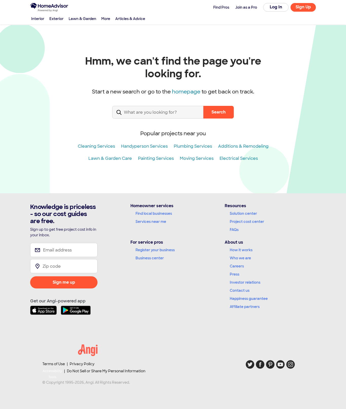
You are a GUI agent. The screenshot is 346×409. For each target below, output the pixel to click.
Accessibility (52, 374)
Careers (237, 266)
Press (234, 274)
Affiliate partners (245, 306)
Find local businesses (154, 213)
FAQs (234, 229)
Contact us (239, 290)
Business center (150, 258)
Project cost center (247, 221)
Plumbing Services (193, 146)
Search (219, 112)
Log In (276, 7)
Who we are (240, 258)
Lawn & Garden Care (110, 158)
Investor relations (245, 282)
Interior (37, 18)
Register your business (155, 250)
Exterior (56, 18)
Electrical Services (239, 158)
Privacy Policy (82, 364)
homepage (186, 91)
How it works (241, 250)
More (105, 18)
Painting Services (156, 158)
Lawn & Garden (82, 18)
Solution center (243, 213)
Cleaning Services (96, 146)
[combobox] (157, 116)
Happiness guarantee (249, 298)
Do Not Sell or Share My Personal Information (106, 371)
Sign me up (64, 282)
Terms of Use (53, 364)
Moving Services (197, 158)
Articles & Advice (130, 18)
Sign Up (303, 7)
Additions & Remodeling (243, 146)
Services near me (151, 221)
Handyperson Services (144, 146)
